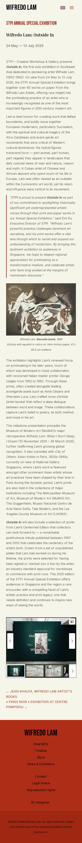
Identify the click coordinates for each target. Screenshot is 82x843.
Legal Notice (41, 783)
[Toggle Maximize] (72, 621)
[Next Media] (72, 641)
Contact (41, 776)
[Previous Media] (10, 641)
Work (41, 757)
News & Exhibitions (41, 764)
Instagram (42, 802)
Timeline (41, 751)
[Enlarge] (71, 288)
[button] (63, 8)
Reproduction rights (41, 790)
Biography (41, 744)
